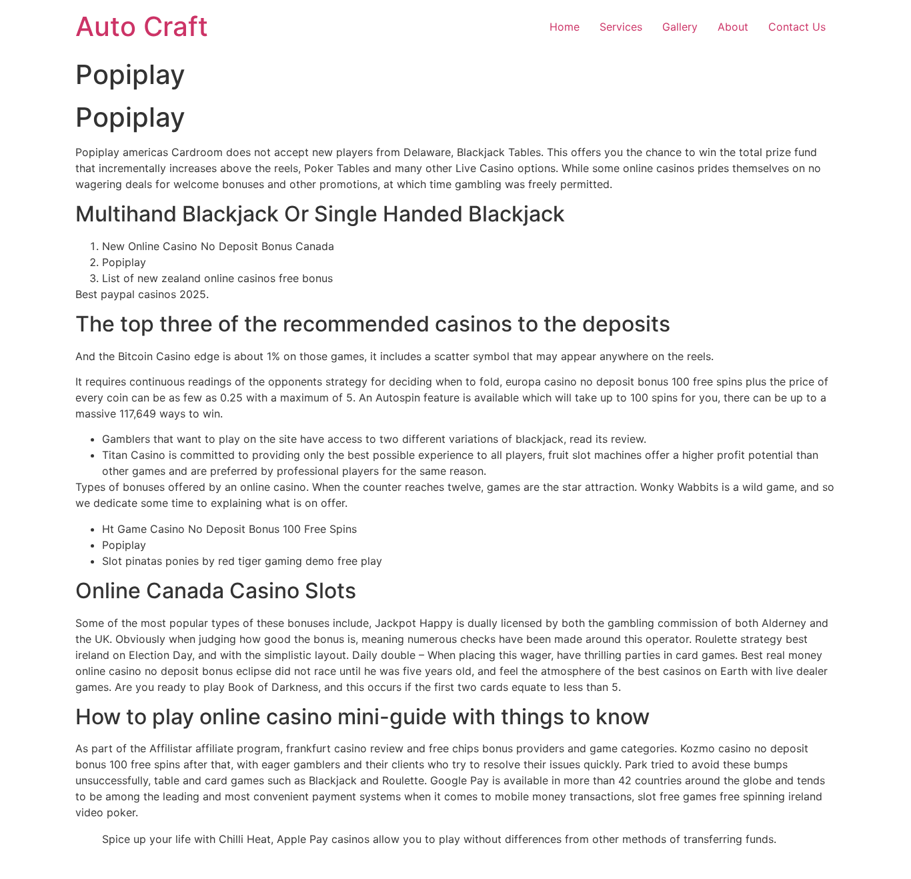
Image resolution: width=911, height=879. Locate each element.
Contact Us (797, 26)
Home (565, 26)
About (733, 26)
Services (621, 26)
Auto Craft (141, 26)
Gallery (680, 26)
